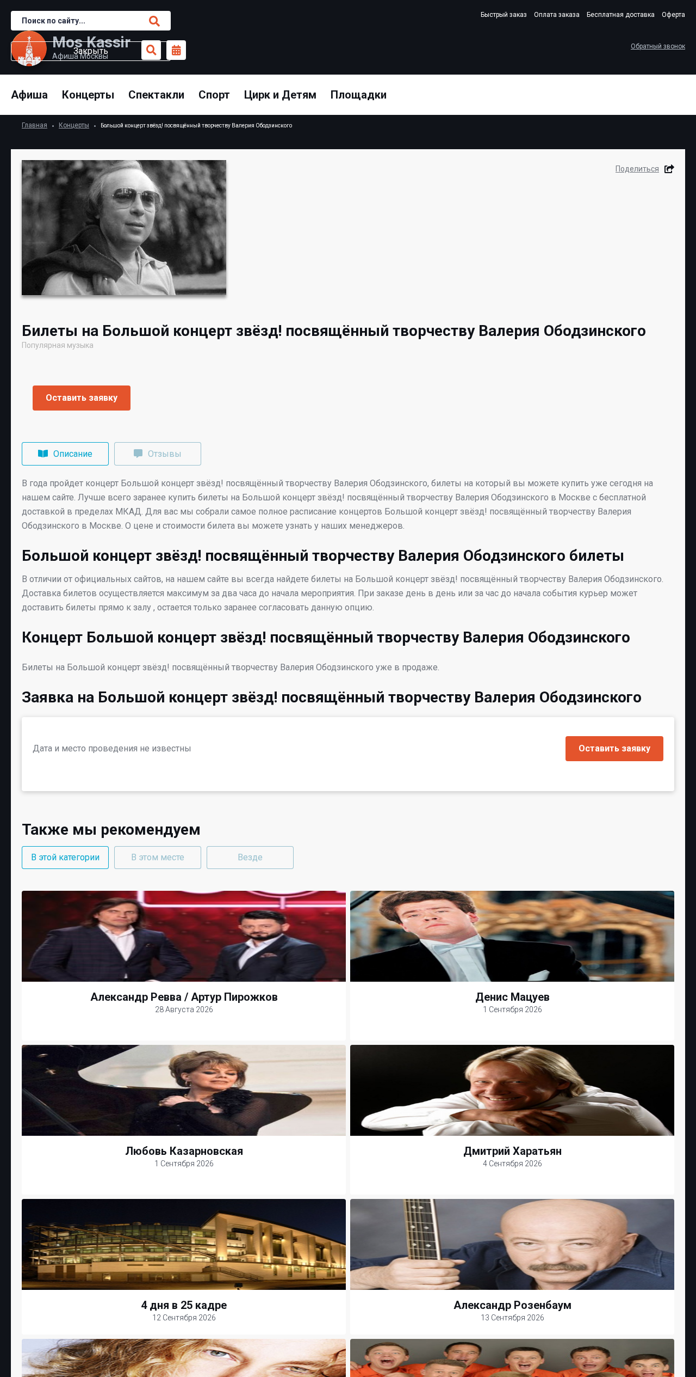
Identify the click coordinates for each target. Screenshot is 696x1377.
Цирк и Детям (280, 94)
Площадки (359, 94)
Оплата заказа (557, 15)
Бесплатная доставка (621, 15)
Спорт (214, 94)
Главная (34, 125)
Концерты (88, 94)
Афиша (29, 94)
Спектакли (156, 94)
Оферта (673, 15)
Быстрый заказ (504, 15)
